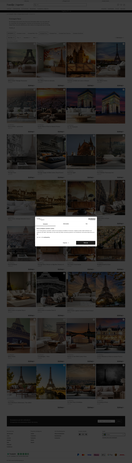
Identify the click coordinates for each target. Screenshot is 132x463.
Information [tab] (66, 223)
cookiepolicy (46, 237)
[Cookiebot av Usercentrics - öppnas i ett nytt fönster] (89, 219)
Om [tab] (86, 223)
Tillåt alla (86, 242)
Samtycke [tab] (45, 224)
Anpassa (65, 242)
